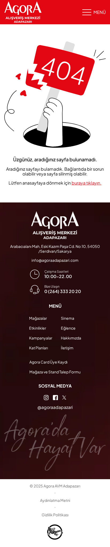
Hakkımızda (71, 337)
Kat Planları (38, 347)
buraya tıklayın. (86, 183)
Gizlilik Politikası (55, 514)
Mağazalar (38, 318)
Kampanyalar (40, 337)
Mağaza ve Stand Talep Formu (55, 371)
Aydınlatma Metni (55, 500)
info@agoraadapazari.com (55, 260)
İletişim (67, 347)
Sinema (67, 318)
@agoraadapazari (55, 407)
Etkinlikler (37, 328)
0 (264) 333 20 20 (62, 291)
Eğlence (68, 328)
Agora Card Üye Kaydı (48, 362)
